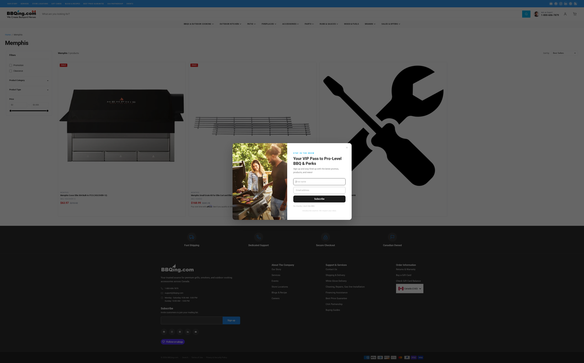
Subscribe (319, 199)
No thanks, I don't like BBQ (304, 206)
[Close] (347, 147)
